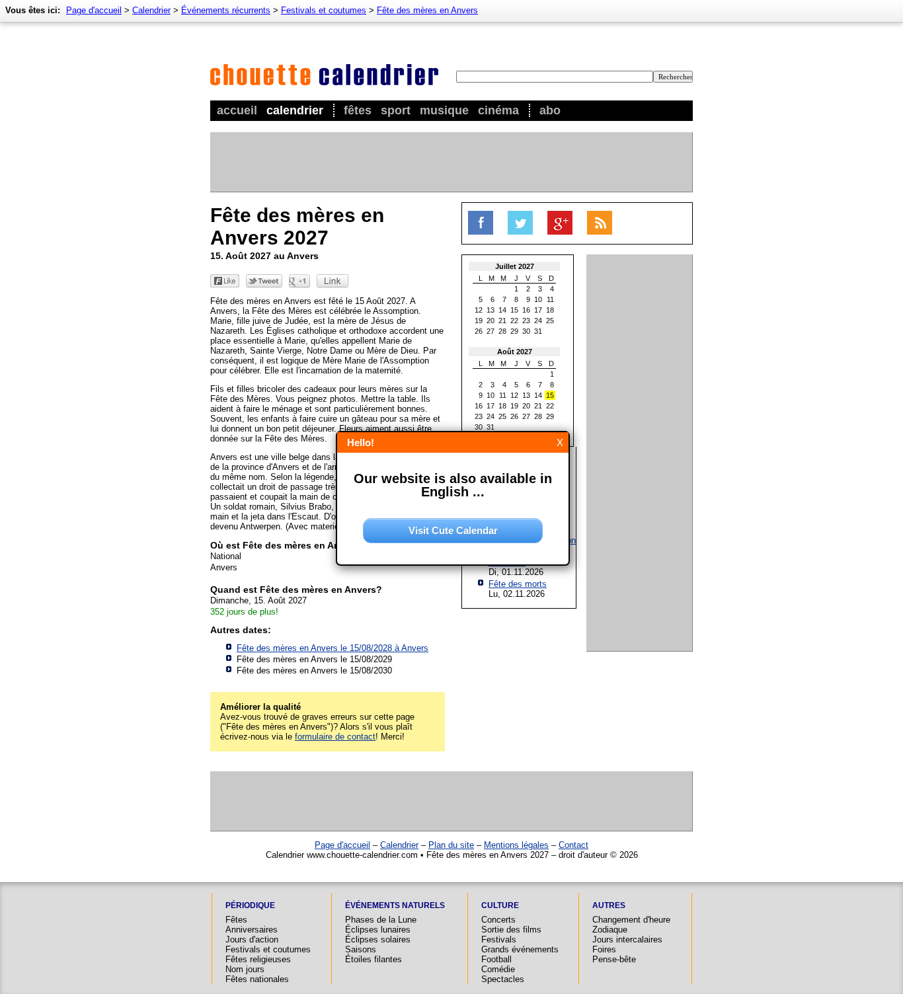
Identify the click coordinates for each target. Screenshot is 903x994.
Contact (573, 845)
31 (538, 331)
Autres (608, 905)
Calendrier (294, 110)
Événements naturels (395, 905)
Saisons (360, 949)
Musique (444, 110)
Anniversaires (251, 930)
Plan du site (451, 845)
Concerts (498, 920)
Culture (500, 905)
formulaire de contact (335, 737)
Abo (550, 110)
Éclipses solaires (378, 939)
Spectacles (502, 979)
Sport (396, 110)
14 (502, 310)
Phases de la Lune (380, 920)
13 (490, 310)
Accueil (237, 110)
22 (514, 321)
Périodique (250, 905)
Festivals (498, 939)
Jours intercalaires (627, 939)
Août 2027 (514, 352)
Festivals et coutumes (323, 10)
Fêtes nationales (257, 979)
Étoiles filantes (373, 959)
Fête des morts (518, 584)
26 (479, 331)
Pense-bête (614, 959)
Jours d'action (251, 939)
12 (479, 310)
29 (514, 331)
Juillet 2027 (514, 266)
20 (490, 321)
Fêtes (358, 110)
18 (550, 310)
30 (526, 331)
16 (526, 310)
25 (550, 321)
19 (479, 321)
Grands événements (520, 949)
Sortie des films (511, 930)
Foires (604, 949)
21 (502, 321)
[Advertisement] (450, 162)
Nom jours (244, 969)
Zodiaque (609, 930)
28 (502, 331)
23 (526, 321)
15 (514, 310)
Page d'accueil (94, 10)
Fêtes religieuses (258, 959)
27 (490, 331)
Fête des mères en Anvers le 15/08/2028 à (332, 648)
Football (496, 959)
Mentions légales (516, 845)
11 (550, 299)
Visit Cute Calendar (453, 530)
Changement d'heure (631, 920)
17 (538, 310)
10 (538, 299)
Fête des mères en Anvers (427, 10)
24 (538, 321)
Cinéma (498, 110)
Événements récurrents (225, 10)
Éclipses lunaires (378, 930)
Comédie (498, 969)
